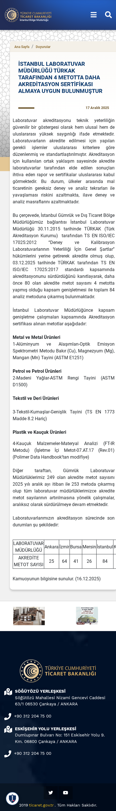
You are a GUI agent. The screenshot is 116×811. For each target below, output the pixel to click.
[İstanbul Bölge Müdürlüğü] (28, 14)
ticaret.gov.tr (41, 805)
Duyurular (43, 47)
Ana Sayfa (21, 47)
